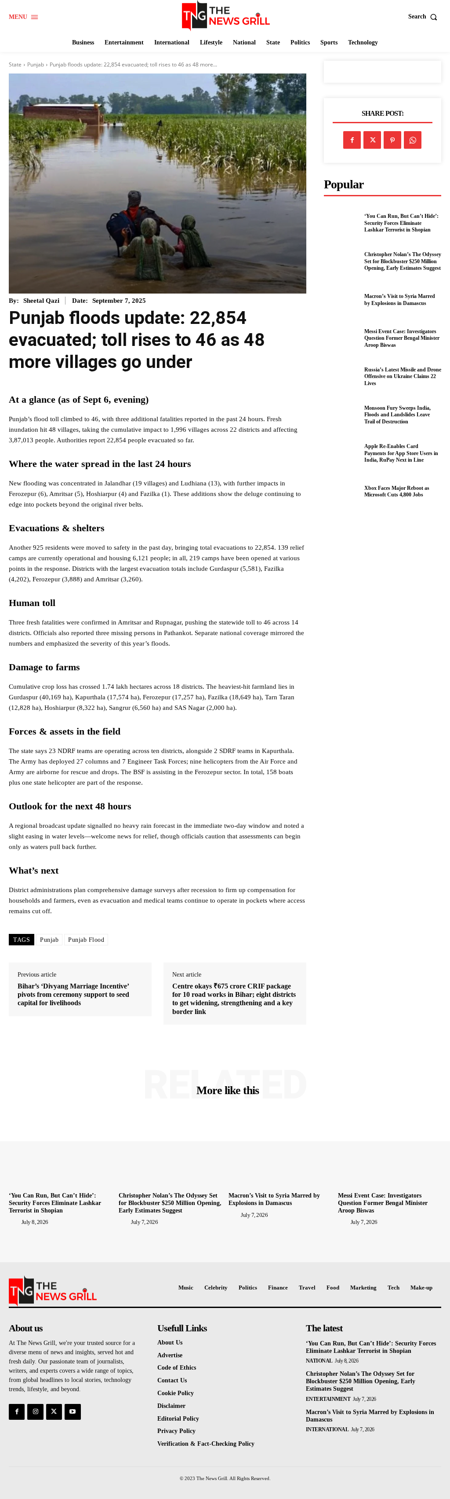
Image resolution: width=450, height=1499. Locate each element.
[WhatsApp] (412, 140)
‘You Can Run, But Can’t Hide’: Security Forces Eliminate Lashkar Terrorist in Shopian (401, 223)
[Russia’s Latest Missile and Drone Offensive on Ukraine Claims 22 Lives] (341, 377)
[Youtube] (72, 1412)
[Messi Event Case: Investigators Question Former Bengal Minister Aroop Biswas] (341, 338)
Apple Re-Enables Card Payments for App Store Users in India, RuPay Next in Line (401, 453)
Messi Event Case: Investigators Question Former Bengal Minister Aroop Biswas (401, 338)
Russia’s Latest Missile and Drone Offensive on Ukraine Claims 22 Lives (402, 376)
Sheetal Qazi (41, 300)
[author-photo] (14, 1222)
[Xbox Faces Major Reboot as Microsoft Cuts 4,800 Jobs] (341, 491)
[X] (372, 140)
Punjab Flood (86, 940)
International (327, 1429)
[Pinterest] (392, 140)
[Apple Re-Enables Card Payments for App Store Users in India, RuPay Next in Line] (341, 453)
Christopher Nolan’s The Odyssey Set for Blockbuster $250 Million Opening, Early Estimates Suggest (402, 261)
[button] (424, 16)
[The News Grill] (226, 15)
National (319, 1361)
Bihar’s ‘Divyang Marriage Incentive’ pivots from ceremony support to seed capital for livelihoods (73, 994)
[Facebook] (352, 140)
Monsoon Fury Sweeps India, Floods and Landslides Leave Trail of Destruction (397, 415)
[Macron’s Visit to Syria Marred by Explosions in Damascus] (341, 300)
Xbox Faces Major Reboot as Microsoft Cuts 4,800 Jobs (396, 491)
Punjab (35, 64)
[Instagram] (35, 1412)
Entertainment (328, 1399)
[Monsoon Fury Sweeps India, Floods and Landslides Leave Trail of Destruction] (341, 415)
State (15, 64)
